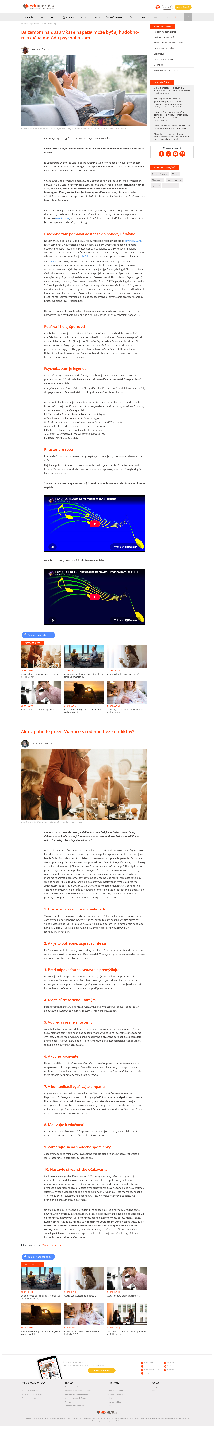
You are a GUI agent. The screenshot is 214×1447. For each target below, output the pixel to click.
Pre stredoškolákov (151, 1369)
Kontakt (111, 1398)
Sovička (96, 17)
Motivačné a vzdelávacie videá (168, 42)
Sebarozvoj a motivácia (32, 23)
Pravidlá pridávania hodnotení (77, 1394)
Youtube (170, 1366)
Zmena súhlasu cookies (74, 1405)
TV (55, 17)
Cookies (68, 1402)
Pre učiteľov (148, 1366)
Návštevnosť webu (115, 1390)
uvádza (53, 261)
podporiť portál (183, 7)
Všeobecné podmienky (74, 1386)
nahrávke (84, 256)
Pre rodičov (148, 1362)
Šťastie (175, 174)
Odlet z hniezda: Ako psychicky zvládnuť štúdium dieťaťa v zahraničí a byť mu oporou (172, 90)
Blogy (83, 17)
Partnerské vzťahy (159, 174)
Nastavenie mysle (174, 180)
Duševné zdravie (171, 186)
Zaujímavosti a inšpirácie (166, 70)
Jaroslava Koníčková (43, 743)
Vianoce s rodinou (52, 1245)
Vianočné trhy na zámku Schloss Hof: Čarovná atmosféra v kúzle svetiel (172, 127)
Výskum (155, 186)
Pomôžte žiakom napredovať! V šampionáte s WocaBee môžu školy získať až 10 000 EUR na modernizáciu (171, 116)
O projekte (156, 1386)
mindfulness (62, 218)
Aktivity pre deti (149, 17)
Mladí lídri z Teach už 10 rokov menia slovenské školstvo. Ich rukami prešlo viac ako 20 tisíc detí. (172, 137)
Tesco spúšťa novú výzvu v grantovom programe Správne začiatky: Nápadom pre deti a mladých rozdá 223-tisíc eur (168, 102)
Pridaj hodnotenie (29, 1398)
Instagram (171, 1362)
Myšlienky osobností (164, 37)
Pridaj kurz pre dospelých (32, 1394)
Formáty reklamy (115, 1402)
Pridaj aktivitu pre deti (30, 1390)
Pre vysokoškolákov (152, 1373)
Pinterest (170, 1369)
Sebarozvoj (50, 23)
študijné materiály (115, 17)
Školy (132, 17)
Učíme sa (158, 64)
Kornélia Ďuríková (42, 49)
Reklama (111, 1386)
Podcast (70, 17)
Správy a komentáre (163, 59)
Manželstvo (157, 180)
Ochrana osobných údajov (75, 1398)
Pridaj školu (26, 1386)
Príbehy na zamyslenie (165, 31)
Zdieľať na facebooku (39, 635)
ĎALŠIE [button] (178, 17)
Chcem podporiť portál (101, 1370)
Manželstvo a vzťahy (164, 48)
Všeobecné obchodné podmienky (78, 1390)
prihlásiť (167, 7)
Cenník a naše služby (116, 1394)
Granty (166, 17)
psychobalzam (133, 240)
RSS (110, 1405)
